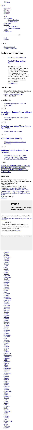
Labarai (6, 25)
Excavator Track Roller (22, 191)
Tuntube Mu (8, 31)
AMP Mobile (22, 188)
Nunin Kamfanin (13, 21)
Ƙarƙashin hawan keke (7, 189)
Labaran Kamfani (13, 26)
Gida (5, 16)
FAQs (6, 30)
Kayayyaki (7, 23)
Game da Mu (8, 18)
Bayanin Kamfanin (13, 20)
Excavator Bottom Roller (8, 191)
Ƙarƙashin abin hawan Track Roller (11, 193)
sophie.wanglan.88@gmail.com (13, 94)
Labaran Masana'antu (14, 28)
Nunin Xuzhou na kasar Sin (11, 138)
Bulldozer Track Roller (21, 189)
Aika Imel (4, 198)
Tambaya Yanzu (5, 185)
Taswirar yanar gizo (11, 188)
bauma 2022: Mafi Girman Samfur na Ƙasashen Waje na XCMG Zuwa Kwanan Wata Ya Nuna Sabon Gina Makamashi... (15, 169)
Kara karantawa (12, 83)
